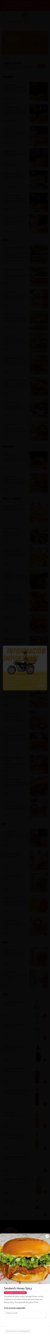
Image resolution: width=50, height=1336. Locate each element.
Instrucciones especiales (14, 1308)
